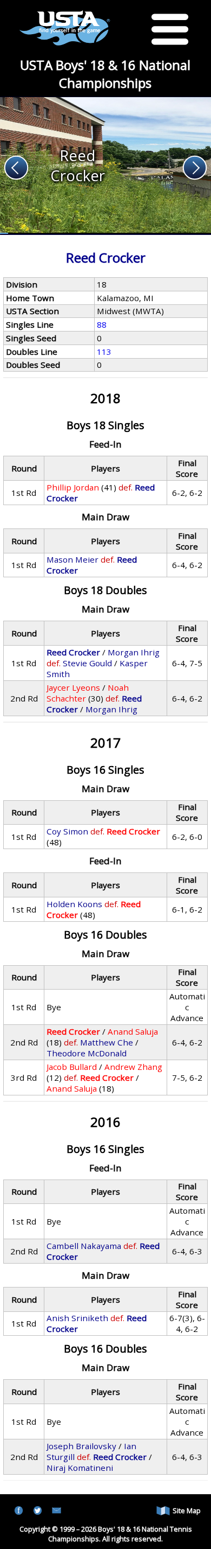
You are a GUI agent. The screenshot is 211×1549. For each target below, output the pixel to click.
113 (104, 351)
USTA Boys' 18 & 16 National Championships (105, 74)
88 (102, 324)
